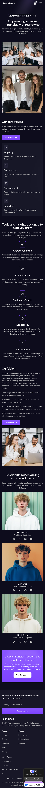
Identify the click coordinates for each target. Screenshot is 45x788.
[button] (35, 3)
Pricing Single (23, 739)
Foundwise (8, 719)
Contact (21, 743)
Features (5, 743)
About (4, 739)
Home (4, 735)
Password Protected (10, 769)
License (5, 765)
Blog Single (22, 735)
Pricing (4, 751)
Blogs (4, 747)
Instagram (10, 779)
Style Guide (6, 761)
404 (3, 773)
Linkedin (19, 779)
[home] (8, 3)
